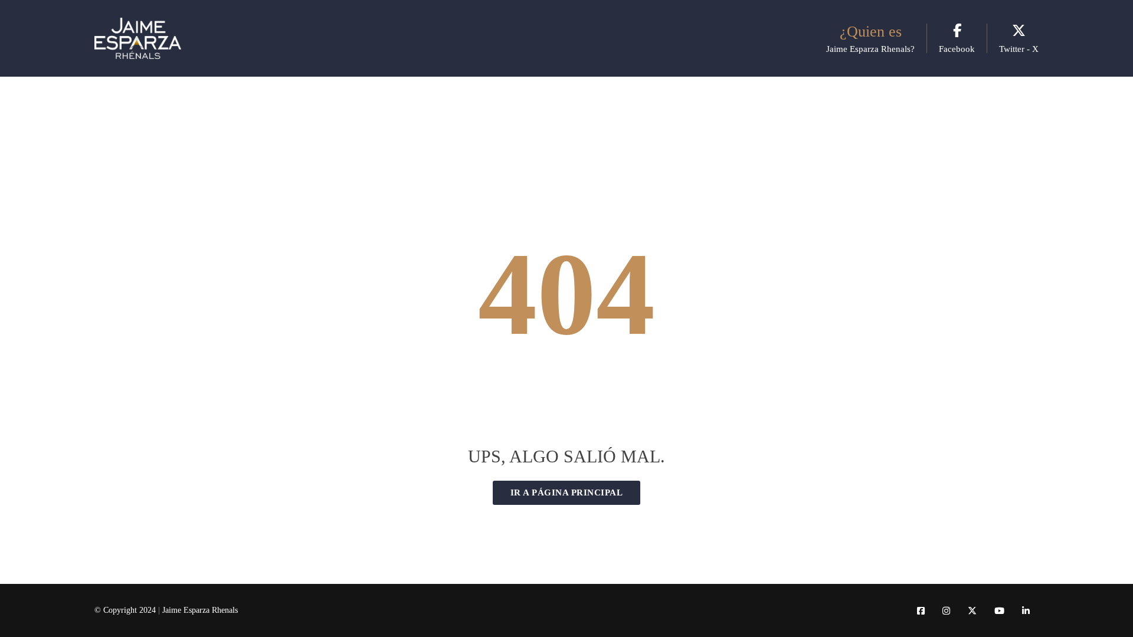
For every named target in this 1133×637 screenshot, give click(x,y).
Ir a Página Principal (566, 492)
